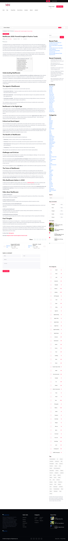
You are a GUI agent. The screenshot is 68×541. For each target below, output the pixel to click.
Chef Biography (51, 128)
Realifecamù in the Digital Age (22, 62)
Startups (59, 484)
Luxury (55, 475)
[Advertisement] (34, 19)
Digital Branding (51, 136)
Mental (51, 477)
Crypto (50, 131)
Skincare (50, 179)
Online (55, 477)
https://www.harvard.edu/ (55, 78)
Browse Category (7, 27)
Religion (50, 178)
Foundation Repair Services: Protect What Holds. (59, 235)
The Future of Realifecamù (22, 66)
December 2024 (51, 111)
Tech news (51, 184)
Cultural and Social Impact (22, 63)
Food (50, 150)
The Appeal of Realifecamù (22, 61)
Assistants (51, 461)
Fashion (50, 147)
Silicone (51, 484)
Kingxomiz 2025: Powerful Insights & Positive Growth (17, 235)
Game (50, 154)
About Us (41, 520)
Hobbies (61, 470)
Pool (53, 479)
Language (50, 160)
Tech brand (51, 183)
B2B (61, 461)
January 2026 (51, 95)
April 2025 (51, 107)
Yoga (60, 491)
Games (50, 155)
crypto (51, 468)
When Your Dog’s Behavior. (59, 523)
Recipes (50, 176)
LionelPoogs (53, 59)
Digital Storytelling (52, 142)
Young (51, 493)
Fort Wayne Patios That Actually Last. (58, 225)
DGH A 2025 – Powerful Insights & (37, 245)
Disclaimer (37, 520)
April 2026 (51, 91)
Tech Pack (60, 486)
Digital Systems (51, 143)
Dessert (50, 134)
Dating (50, 132)
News (50, 168)
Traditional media (30, 182)
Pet (50, 479)
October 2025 (51, 99)
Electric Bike (52, 470)
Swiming (50, 182)
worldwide (55, 491)
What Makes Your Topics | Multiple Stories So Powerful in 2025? (57, 75)
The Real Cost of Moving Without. (58, 240)
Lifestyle (50, 163)
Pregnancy (51, 174)
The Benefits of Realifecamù (22, 64)
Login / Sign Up (59, 6)
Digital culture (51, 138)
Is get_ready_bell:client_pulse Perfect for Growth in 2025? (57, 64)
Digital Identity (51, 139)
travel (50, 187)
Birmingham (52, 463)
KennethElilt (52, 67)
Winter (51, 491)
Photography (51, 170)
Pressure (58, 479)
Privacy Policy (62, 538)
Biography (50, 123)
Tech (50, 486)
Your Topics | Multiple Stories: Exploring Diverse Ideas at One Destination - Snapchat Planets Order (57, 72)
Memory (59, 475)
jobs (50, 475)
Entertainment (51, 146)
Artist (50, 119)
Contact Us (37, 522)
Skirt (55, 484)
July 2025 (50, 103)
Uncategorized (51, 188)
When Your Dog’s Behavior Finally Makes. (59, 230)
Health (50, 158)
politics (50, 172)
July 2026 (50, 87)
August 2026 (51, 86)
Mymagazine (11, 233)
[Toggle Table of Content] (31, 59)
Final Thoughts (20, 70)
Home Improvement (52, 159)
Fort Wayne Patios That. (59, 519)
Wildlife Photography (52, 190)
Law (50, 162)
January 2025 (51, 110)
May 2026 (50, 90)
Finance (50, 148)
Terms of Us (57, 538)
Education (50, 144)
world (50, 191)
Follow (62, 204)
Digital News (51, 140)
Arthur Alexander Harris (54, 63)
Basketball (51, 122)
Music (50, 166)
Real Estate (51, 175)
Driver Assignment (57, 468)
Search (50, 35)
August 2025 (51, 102)
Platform (50, 171)
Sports (50, 180)
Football (50, 151)
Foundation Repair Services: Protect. (59, 528)
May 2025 (50, 106)
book (56, 463)
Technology (51, 186)
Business (50, 124)
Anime (50, 118)
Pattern (59, 477)
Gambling (50, 152)
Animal (50, 116)
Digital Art (50, 135)
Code (50, 130)
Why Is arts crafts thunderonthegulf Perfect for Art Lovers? (57, 80)
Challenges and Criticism (21, 65)
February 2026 (51, 94)
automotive (57, 461)
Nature (50, 167)
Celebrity (50, 126)
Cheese (50, 127)
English (53, 6)
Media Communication (52, 164)
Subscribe (61, 214)
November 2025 (51, 98)
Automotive (51, 120)
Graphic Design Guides (53, 156)
